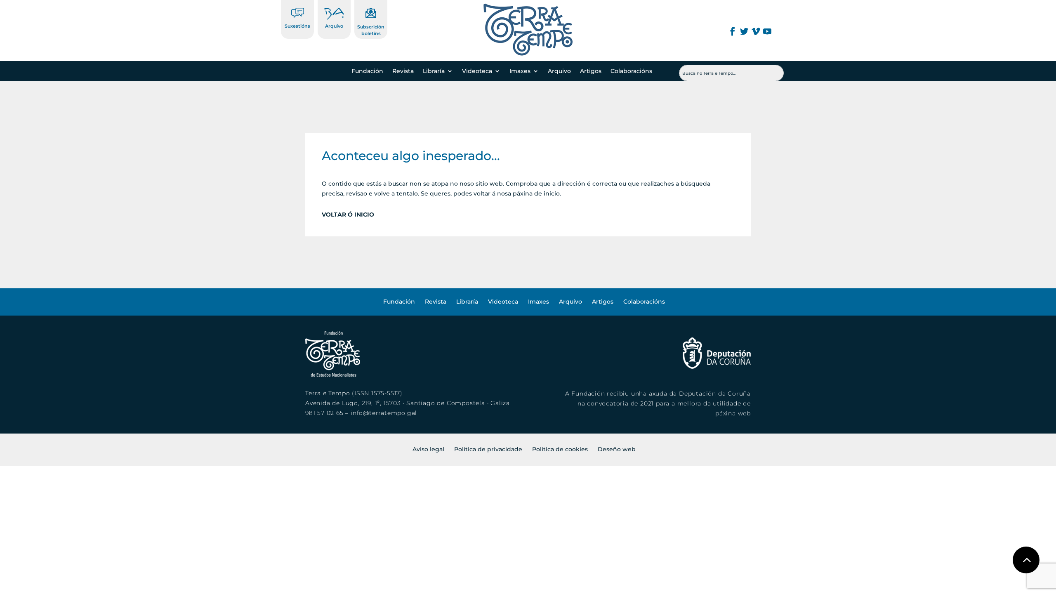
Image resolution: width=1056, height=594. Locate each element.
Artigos (590, 71)
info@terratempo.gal (384, 413)
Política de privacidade (488, 449)
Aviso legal (428, 449)
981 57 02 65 (324, 413)
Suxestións (297, 26)
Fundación (367, 71)
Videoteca (477, 71)
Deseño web (617, 449)
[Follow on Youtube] (767, 31)
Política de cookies (560, 449)
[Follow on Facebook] (732, 31)
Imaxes (519, 71)
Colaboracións (631, 71)
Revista (403, 71)
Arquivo (334, 26)
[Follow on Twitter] (744, 31)
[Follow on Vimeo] (755, 31)
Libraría (434, 71)
